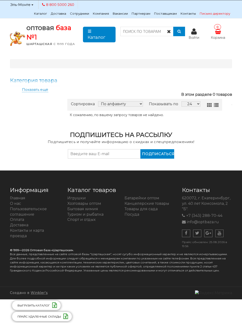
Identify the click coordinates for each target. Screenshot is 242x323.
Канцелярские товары (147, 203)
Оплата (17, 219)
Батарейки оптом (142, 198)
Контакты (188, 13)
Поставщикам (165, 13)
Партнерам (141, 13)
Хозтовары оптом (84, 203)
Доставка (58, 13)
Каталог (40, 13)
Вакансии (120, 13)
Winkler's (39, 293)
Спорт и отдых (81, 219)
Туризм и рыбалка (85, 214)
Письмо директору (215, 13)
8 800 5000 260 (60, 4)
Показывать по (163, 104)
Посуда (132, 214)
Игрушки (76, 198)
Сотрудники (79, 13)
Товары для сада (141, 209)
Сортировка (83, 104)
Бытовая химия (82, 209)
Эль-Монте (20, 4)
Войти (194, 37)
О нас (15, 203)
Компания (101, 13)
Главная (17, 198)
